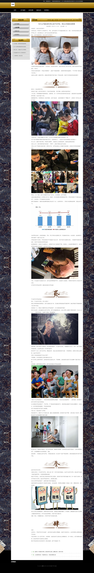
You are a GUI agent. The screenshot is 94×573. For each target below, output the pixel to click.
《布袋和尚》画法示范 (18, 55)
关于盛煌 (23, 10)
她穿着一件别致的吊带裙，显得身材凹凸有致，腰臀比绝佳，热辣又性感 (49, 551)
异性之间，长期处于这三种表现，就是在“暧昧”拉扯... (70, 1)
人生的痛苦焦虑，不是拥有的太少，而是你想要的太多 (45, 554)
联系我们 (46, 10)
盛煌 (53, 19)
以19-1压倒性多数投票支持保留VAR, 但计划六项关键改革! (20, 46)
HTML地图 (54, 565)
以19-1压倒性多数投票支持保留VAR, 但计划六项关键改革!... (48, 1)
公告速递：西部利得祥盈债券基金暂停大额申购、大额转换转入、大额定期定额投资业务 (20, 43)
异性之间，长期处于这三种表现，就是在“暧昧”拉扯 (20, 49)
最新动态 (38, 10)
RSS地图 (50, 565)
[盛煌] (13, 5)
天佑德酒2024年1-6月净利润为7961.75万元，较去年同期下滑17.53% (20, 52)
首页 (15, 10)
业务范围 (30, 10)
